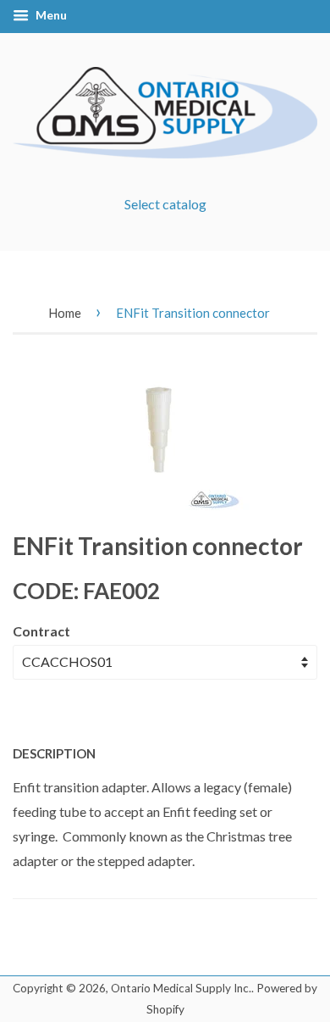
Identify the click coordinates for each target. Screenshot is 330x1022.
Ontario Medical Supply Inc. (181, 988)
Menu (50, 15)
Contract (41, 631)
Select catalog (165, 204)
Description (54, 753)
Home (64, 312)
